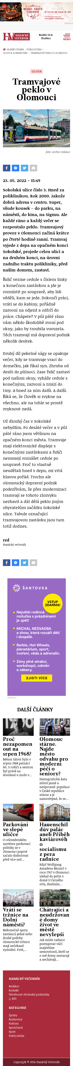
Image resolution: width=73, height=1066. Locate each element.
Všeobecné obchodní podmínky (29, 994)
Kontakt (14, 990)
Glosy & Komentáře (16, 52)
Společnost (16, 1027)
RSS (14, 998)
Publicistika (35, 49)
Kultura (13, 1023)
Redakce (14, 986)
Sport (12, 1031)
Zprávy (13, 1015)
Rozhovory (15, 1019)
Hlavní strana (16, 49)
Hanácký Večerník (16, 36)
